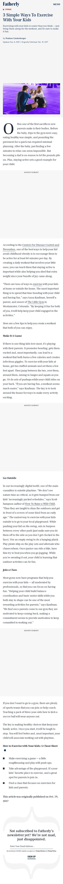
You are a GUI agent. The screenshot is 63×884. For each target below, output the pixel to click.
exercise (37, 284)
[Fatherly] (11, 4)
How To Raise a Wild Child (40, 504)
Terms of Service (40, 851)
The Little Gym (36, 302)
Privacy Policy (52, 851)
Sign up (32, 856)
